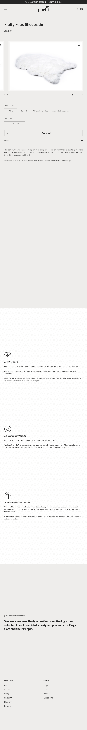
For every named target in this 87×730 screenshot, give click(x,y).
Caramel (24, 111)
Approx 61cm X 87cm (14, 124)
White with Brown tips (40, 111)
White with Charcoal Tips (60, 111)
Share (6, 141)
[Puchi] (43, 9)
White (11, 111)
